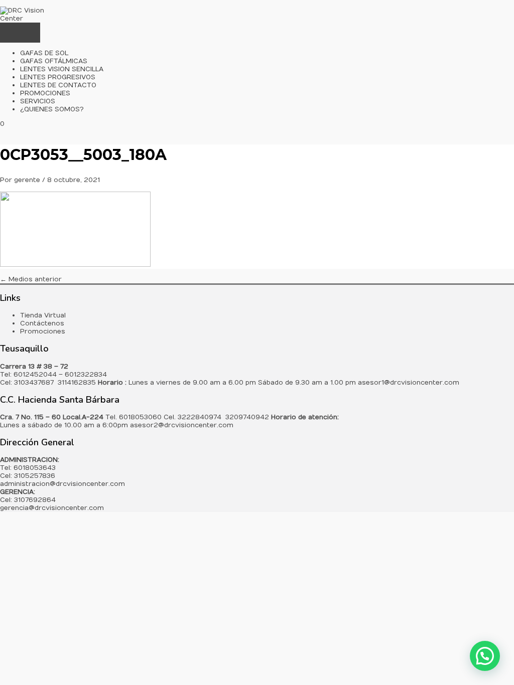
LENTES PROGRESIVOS (57, 77)
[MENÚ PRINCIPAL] (20, 33)
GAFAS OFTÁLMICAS (53, 61)
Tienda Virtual (43, 315)
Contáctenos (42, 323)
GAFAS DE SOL (44, 53)
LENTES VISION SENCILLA (61, 69)
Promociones (42, 331)
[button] (485, 656)
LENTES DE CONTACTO (58, 85)
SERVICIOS (37, 101)
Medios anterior (31, 279)
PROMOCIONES (45, 93)
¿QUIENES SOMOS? (52, 109)
